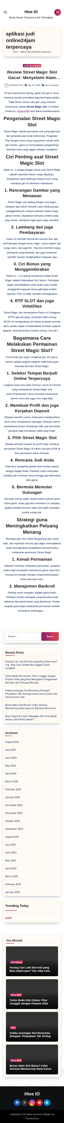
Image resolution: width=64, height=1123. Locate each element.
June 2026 (11, 758)
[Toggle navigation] (5, 12)
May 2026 (10, 765)
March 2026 (11, 781)
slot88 (8, 918)
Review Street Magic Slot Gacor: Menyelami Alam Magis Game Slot (32, 77)
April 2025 (10, 868)
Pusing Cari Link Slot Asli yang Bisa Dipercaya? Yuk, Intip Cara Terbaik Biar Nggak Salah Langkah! (31, 664)
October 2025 (12, 821)
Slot (13, 1027)
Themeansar (31, 1118)
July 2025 (10, 844)
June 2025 (11, 852)
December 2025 (14, 805)
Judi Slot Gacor (32, 65)
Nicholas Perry (16, 85)
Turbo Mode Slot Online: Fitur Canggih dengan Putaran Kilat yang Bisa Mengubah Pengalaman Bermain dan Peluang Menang (31, 679)
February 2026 (13, 789)
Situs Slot (16, 995)
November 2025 (14, 813)
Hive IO (31, 12)
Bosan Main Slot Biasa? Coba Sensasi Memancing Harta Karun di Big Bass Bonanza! (30, 1069)
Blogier (47, 1114)
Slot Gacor (16, 962)
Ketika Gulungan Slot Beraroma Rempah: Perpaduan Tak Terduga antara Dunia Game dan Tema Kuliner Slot (31, 693)
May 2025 (10, 860)
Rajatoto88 (23, 111)
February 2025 (13, 884)
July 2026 (10, 750)
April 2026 (10, 773)
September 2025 (14, 829)
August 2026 (12, 742)
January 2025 (12, 892)
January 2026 (12, 797)
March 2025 (11, 876)
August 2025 (12, 837)
